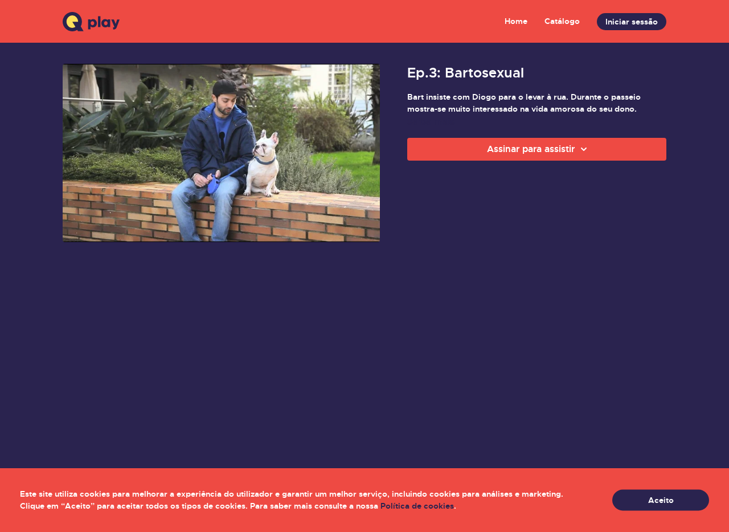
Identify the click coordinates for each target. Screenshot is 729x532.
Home (516, 21)
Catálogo (562, 21)
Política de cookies (417, 506)
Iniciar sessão (631, 22)
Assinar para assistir (531, 149)
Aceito (661, 500)
